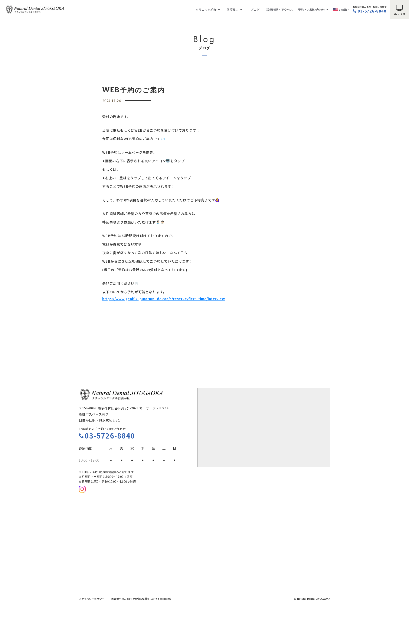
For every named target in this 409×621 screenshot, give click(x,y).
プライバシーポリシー (91, 598)
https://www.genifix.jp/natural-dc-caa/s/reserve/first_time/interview (163, 298)
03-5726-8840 (372, 11)
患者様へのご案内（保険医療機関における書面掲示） (142, 598)
